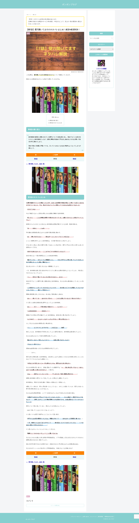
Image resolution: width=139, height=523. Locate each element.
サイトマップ (93, 516)
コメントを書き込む (55, 505)
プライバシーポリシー (76, 516)
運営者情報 (100, 516)
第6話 (36, 159)
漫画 (29, 496)
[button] (112, 38)
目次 (53, 117)
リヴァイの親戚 (101, 68)
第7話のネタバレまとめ (56, 122)
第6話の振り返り (54, 120)
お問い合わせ (86, 516)
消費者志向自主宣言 (109, 516)
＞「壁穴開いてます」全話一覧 (35, 164)
